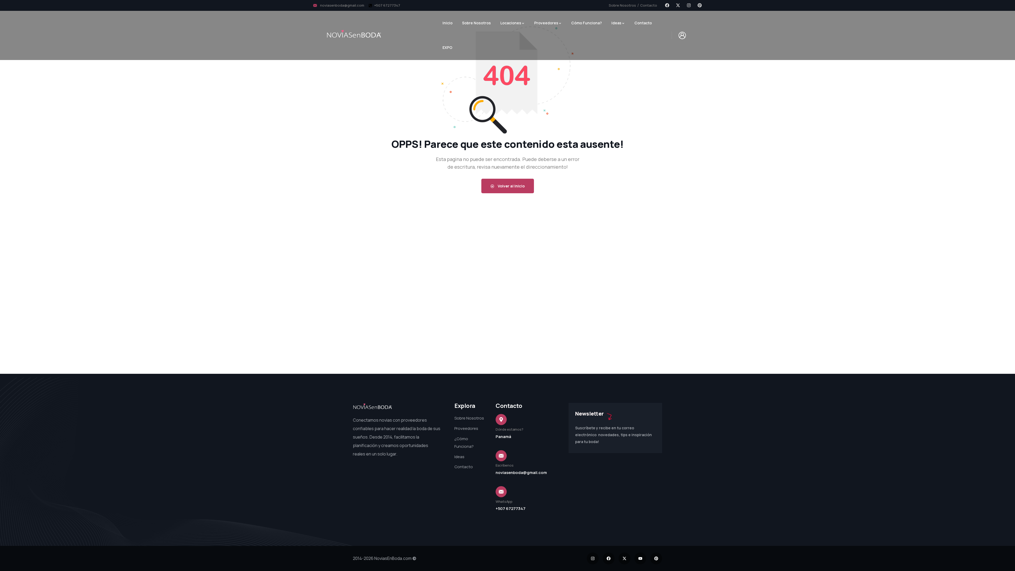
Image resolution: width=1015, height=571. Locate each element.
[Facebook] (667, 5)
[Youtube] (640, 558)
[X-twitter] (678, 5)
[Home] (373, 407)
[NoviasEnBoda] (354, 34)
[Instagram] (689, 5)
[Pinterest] (700, 5)
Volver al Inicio (511, 185)
